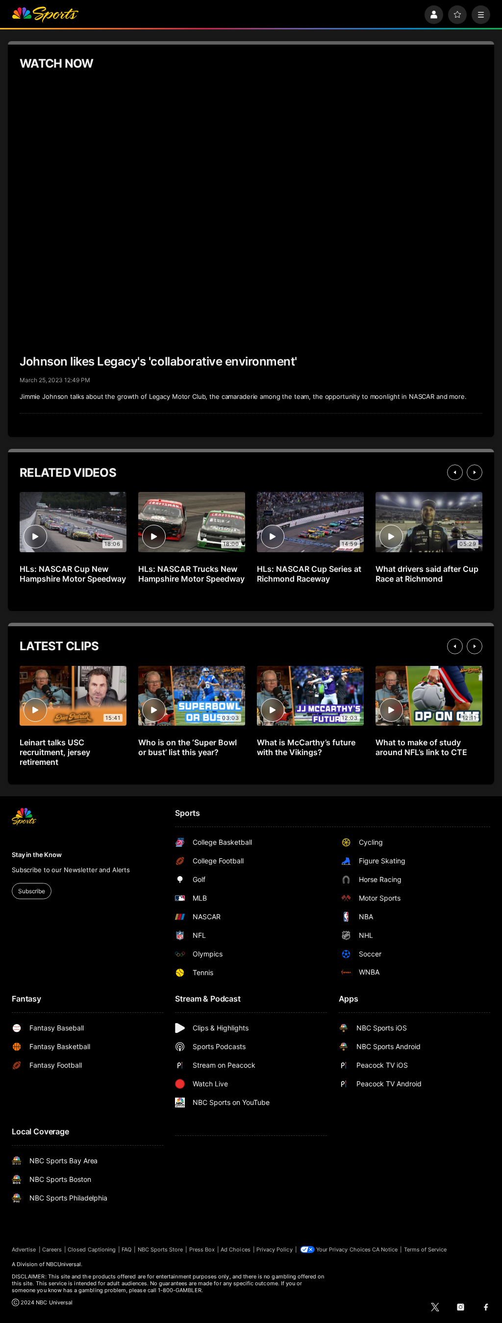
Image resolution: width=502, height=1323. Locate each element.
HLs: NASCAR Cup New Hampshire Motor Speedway (73, 574)
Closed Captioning (92, 1249)
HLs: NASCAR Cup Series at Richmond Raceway (309, 574)
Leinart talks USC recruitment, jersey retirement (55, 752)
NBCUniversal (63, 1264)
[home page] (45, 14)
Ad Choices (236, 1249)
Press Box (202, 1249)
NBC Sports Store (160, 1249)
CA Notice (385, 1249)
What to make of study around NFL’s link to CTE (421, 747)
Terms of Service (425, 1249)
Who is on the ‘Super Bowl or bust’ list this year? (187, 747)
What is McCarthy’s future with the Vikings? (306, 747)
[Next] (474, 472)
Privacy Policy (274, 1249)
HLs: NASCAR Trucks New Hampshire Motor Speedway (191, 574)
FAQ (126, 1249)
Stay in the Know (37, 854)
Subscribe (31, 891)
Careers (52, 1249)
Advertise (24, 1249)
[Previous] (455, 472)
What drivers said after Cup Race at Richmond (427, 574)
